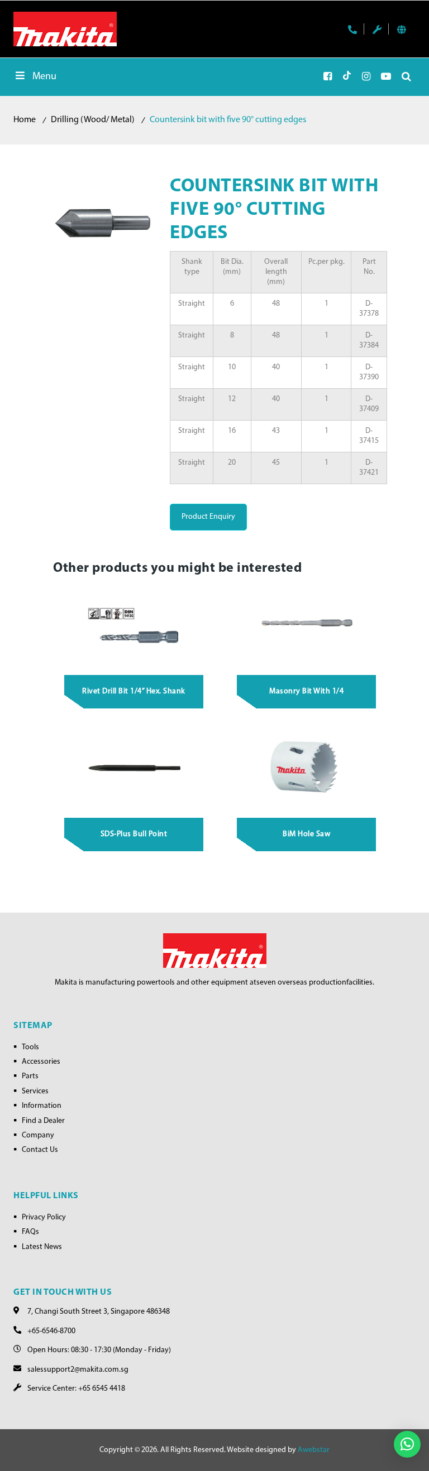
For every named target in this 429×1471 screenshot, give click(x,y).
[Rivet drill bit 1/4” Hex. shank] (134, 624)
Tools (30, 1047)
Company (38, 1135)
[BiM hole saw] (306, 767)
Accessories (41, 1062)
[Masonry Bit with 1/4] (306, 624)
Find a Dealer (43, 1121)
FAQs (30, 1232)
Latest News (42, 1247)
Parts (30, 1076)
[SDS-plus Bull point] (134, 767)
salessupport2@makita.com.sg (77, 1370)
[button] (407, 1444)
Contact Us (40, 1150)
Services (35, 1091)
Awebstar (314, 1450)
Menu (44, 77)
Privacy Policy (44, 1217)
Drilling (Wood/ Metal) (93, 119)
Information (41, 1106)
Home (24, 119)
